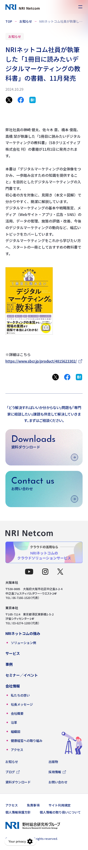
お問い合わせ (58, 782)
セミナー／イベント (21, 675)
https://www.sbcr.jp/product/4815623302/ (41, 361)
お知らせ (25, 21)
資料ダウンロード (18, 782)
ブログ (10, 772)
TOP (8, 21)
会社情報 (12, 686)
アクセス (11, 805)
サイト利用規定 (60, 805)
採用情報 (55, 772)
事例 (9, 664)
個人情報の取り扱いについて (60, 812)
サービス (12, 653)
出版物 (53, 761)
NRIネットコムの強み (22, 633)
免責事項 (33, 805)
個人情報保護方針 (18, 812)
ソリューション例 (23, 642)
